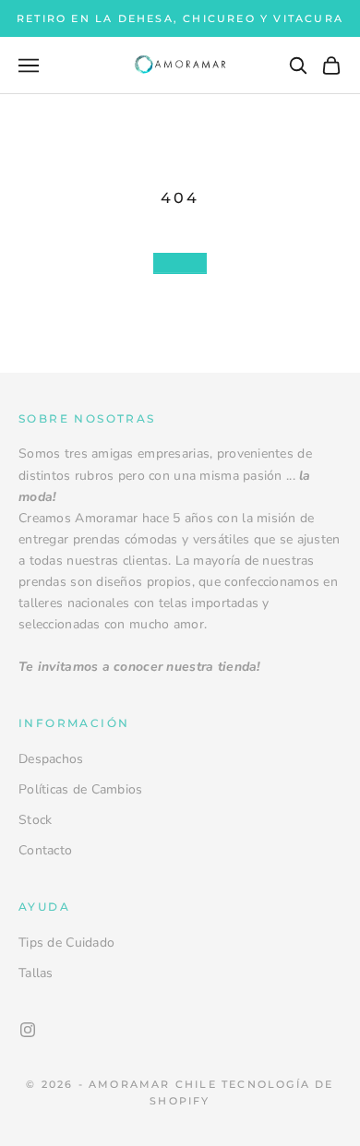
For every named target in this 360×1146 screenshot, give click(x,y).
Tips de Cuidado (66, 942)
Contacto (45, 850)
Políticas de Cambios (80, 789)
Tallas (36, 973)
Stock (35, 820)
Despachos (51, 759)
